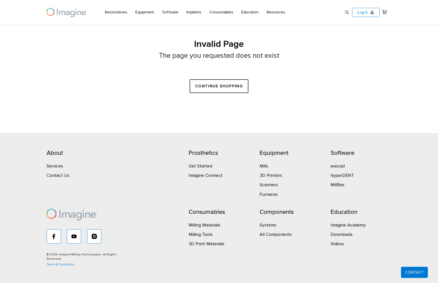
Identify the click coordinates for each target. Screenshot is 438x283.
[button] (366, 12)
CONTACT (414, 272)
